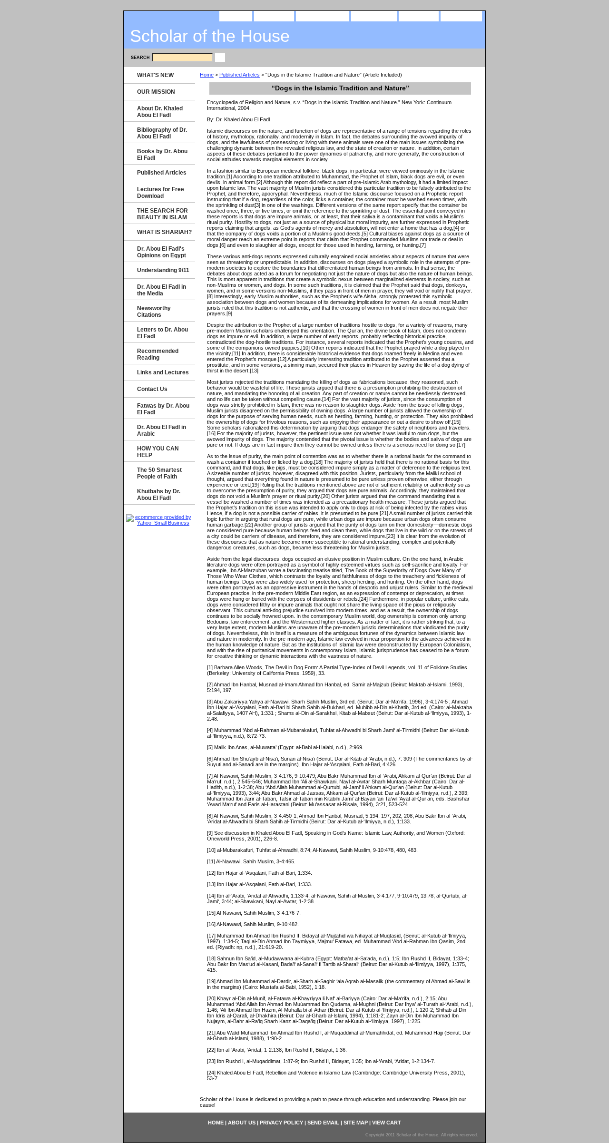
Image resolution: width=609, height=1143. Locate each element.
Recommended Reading (157, 354)
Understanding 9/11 (163, 270)
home (235, 15)
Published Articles (239, 75)
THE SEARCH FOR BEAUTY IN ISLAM (162, 214)
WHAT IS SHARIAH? (164, 232)
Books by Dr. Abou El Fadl (162, 154)
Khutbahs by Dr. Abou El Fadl (158, 494)
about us (274, 15)
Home (207, 75)
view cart (461, 15)
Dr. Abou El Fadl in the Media (161, 290)
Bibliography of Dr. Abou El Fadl (162, 133)
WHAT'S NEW (155, 75)
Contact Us (152, 389)
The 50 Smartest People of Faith (159, 473)
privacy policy (322, 15)
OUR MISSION (156, 91)
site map (419, 15)
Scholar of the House (210, 36)
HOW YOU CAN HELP (158, 452)
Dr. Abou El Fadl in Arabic (161, 430)
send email (374, 15)
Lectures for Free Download (160, 192)
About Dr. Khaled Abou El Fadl (160, 111)
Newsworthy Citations (154, 311)
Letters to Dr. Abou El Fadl (162, 333)
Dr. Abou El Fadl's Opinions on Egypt (161, 252)
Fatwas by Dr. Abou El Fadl (163, 409)
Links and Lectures (163, 372)
